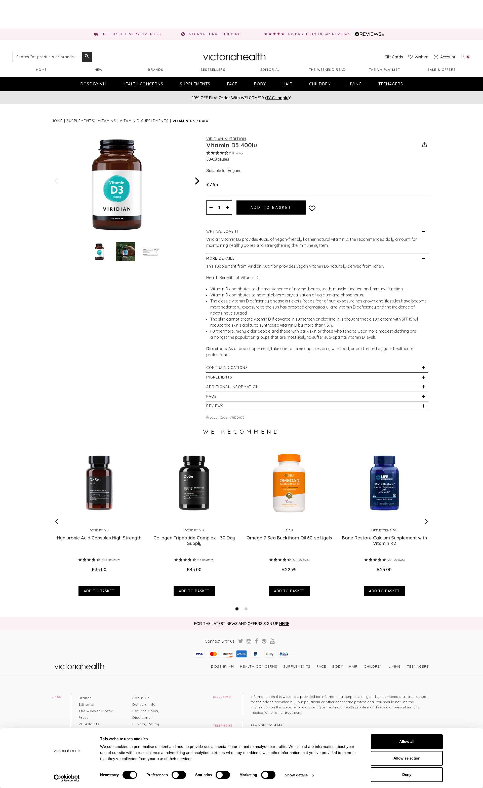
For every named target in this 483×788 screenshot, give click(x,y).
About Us (141, 698)
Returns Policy (145, 711)
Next (197, 181)
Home (41, 69)
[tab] (236, 608)
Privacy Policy (145, 724)
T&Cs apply (277, 97)
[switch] (179, 775)
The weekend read (327, 69)
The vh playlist (384, 69)
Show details (296, 775)
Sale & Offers (441, 69)
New (99, 69)
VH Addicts (88, 724)
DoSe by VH (93, 83)
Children (320, 83)
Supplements (195, 83)
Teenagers (390, 83)
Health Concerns (143, 83)
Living (354, 83)
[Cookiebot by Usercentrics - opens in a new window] (67, 778)
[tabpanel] (99, 521)
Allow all (406, 741)
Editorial (270, 69)
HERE (284, 623)
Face (232, 83)
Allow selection (406, 758)
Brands (155, 69)
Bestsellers (212, 69)
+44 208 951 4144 (267, 725)
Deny (406, 774)
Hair (288, 83)
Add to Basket (99, 591)
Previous (57, 181)
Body (260, 83)
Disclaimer (142, 717)
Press (83, 717)
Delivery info (144, 704)
